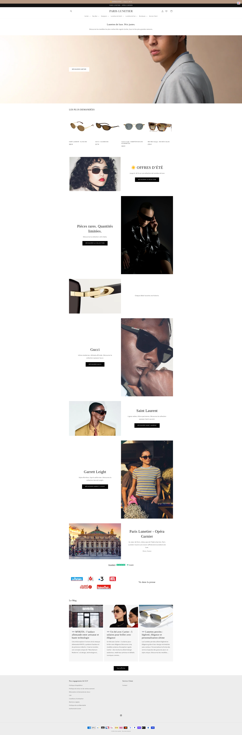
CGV (70, 695)
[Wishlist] (166, 11)
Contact (124, 685)
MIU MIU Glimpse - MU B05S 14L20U (159, 141)
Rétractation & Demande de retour (79, 692)
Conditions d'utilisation (76, 699)
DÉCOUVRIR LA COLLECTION (95, 243)
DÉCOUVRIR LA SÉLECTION (147, 180)
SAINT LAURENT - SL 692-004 (78, 141)
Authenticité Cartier (75, 709)
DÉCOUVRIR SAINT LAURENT (147, 425)
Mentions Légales (74, 702)
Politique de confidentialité (77, 705)
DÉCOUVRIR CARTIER (79, 69)
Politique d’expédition (76, 685)
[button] (71, 11)
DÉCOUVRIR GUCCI (95, 364)
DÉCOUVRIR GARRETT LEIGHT (95, 486)
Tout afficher (121, 668)
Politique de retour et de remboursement (82, 689)
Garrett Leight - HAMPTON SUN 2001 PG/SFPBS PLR (132, 142)
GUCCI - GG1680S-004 (101, 141)
